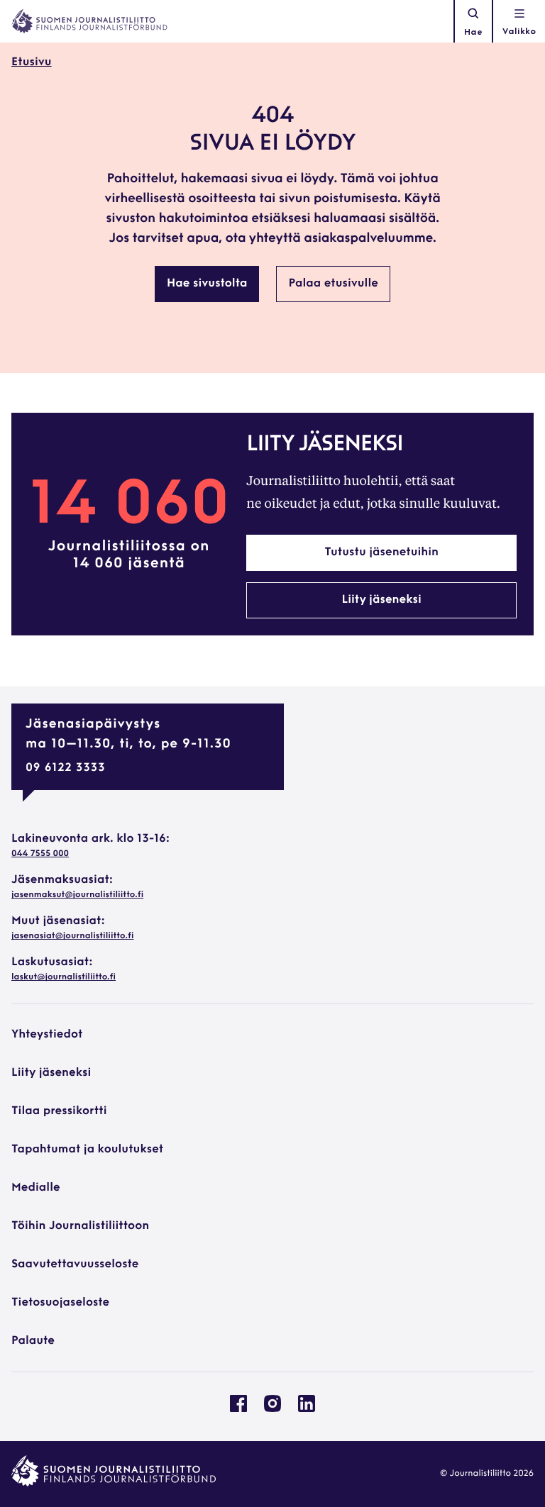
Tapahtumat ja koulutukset (87, 1149)
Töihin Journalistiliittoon (80, 1226)
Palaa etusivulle (333, 283)
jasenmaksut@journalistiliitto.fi (77, 895)
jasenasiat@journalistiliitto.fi (72, 936)
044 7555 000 (40, 854)
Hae (473, 32)
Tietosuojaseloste (60, 1302)
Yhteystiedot (46, 1034)
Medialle (35, 1188)
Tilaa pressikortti (59, 1111)
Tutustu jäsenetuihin (381, 552)
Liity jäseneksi (381, 600)
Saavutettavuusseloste (74, 1264)
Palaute (33, 1341)
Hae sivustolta (207, 283)
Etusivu (31, 62)
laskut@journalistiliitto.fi (63, 977)
